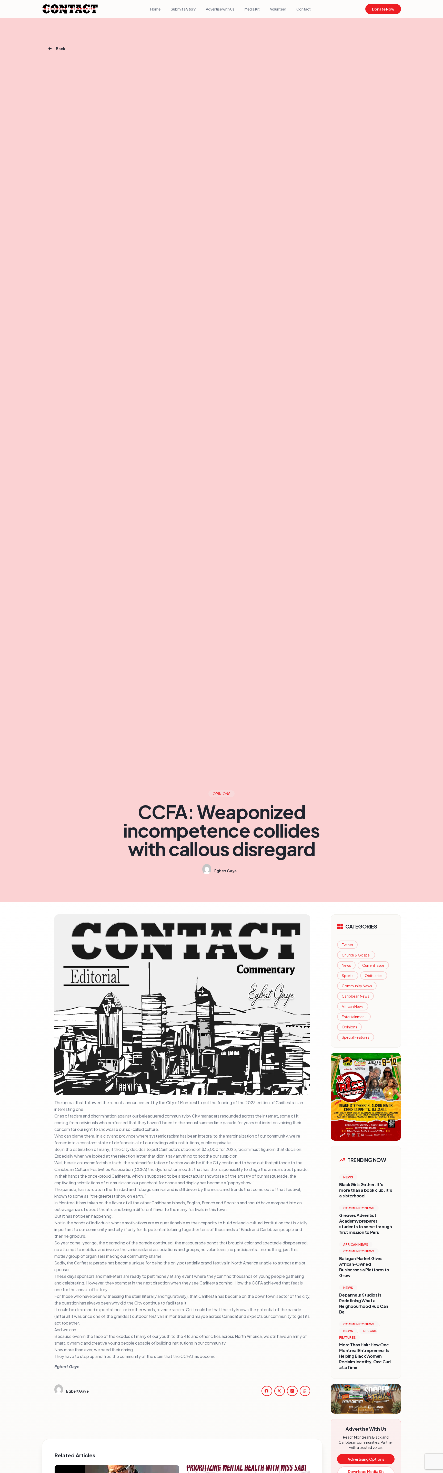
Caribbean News (355, 996)
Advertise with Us (220, 9)
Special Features (355, 1037)
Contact (303, 9)
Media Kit (252, 9)
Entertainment (354, 1016)
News (346, 965)
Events (347, 944)
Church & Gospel (356, 955)
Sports (348, 975)
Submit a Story (183, 9)
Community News (357, 985)
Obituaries (373, 975)
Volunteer (278, 9)
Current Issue (373, 965)
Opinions (349, 1027)
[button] (266, 1391)
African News (353, 1006)
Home (155, 9)
